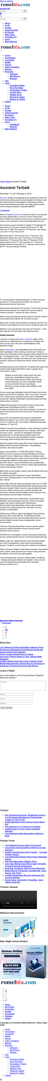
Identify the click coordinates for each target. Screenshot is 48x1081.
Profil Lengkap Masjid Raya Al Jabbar (16, 654)
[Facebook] (6, 989)
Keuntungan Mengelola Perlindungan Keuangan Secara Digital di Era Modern (21, 651)
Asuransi (3, 198)
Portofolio (9, 1009)
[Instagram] (6, 993)
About (2, 9)
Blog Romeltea (16, 88)
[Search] (1, 16)
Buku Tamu (10, 117)
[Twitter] (6, 991)
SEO (7, 81)
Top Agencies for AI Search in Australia (22, 827)
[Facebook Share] (6, 627)
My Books (9, 115)
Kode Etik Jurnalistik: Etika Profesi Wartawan (25, 868)
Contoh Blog (15, 92)
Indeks (8, 102)
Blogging (9, 72)
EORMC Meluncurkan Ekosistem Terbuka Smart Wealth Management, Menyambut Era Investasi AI (22, 662)
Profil (7, 9)
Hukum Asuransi (26, 339)
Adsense (14, 74)
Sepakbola (14, 124)
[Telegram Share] (6, 635)
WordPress (15, 76)
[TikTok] (6, 1000)
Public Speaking (12, 67)
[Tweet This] (6, 631)
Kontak (8, 110)
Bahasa (8, 69)
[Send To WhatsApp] (6, 638)
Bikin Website (11, 129)
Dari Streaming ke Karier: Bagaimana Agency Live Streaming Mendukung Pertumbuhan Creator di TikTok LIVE (25, 817)
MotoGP (13, 127)
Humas (8, 65)
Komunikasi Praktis (18, 90)
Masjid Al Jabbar (17, 97)
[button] (25, 11)
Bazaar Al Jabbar (17, 99)
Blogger (13, 78)
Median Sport (16, 95)
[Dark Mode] (1, 14)
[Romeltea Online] (15, 6)
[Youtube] (6, 998)
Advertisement (11, 113)
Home (7, 55)
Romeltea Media (17, 85)
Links (7, 83)
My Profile (9, 1007)
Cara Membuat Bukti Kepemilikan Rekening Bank (21, 647)
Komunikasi (10, 58)
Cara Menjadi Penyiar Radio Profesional (23, 845)
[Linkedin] (6, 996)
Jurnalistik (9, 60)
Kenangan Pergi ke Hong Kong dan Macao (19, 666)
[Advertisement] (24, 155)
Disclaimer (10, 1014)
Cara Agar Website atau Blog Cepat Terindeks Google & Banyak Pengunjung (25, 865)
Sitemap (8, 1016)
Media (7, 62)
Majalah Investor (13, 214)
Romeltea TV (10, 120)
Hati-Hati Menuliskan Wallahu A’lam (21, 861)
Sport (7, 122)
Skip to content (6, 1)
